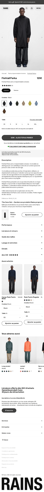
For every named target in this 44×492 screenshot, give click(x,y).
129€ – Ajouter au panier (22, 138)
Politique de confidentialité (9, 454)
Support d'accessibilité (8, 447)
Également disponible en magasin (22, 146)
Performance (22, 225)
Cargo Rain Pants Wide (9, 298)
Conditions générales (8, 451)
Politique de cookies (8, 457)
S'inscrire (9, 410)
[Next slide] (40, 37)
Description (22, 160)
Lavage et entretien (22, 243)
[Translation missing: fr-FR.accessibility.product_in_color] (9, 350)
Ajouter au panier (32, 215)
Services (22, 421)
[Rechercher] (26, 8)
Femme (16, 90)
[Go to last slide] (4, 37)
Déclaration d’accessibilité (10, 461)
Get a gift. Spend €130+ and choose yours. (22, 2)
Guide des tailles (22, 237)
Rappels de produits (8, 464)
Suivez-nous (22, 433)
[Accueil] (6, 8)
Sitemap (4, 467)
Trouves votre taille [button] (36, 119)
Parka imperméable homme (17, 73)
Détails (22, 249)
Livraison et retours (22, 231)
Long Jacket (6, 366)
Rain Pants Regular (31, 297)
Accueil (4, 73)
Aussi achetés (22, 261)
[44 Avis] (7, 86)
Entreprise (22, 427)
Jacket (22, 366)
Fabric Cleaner (13, 213)
